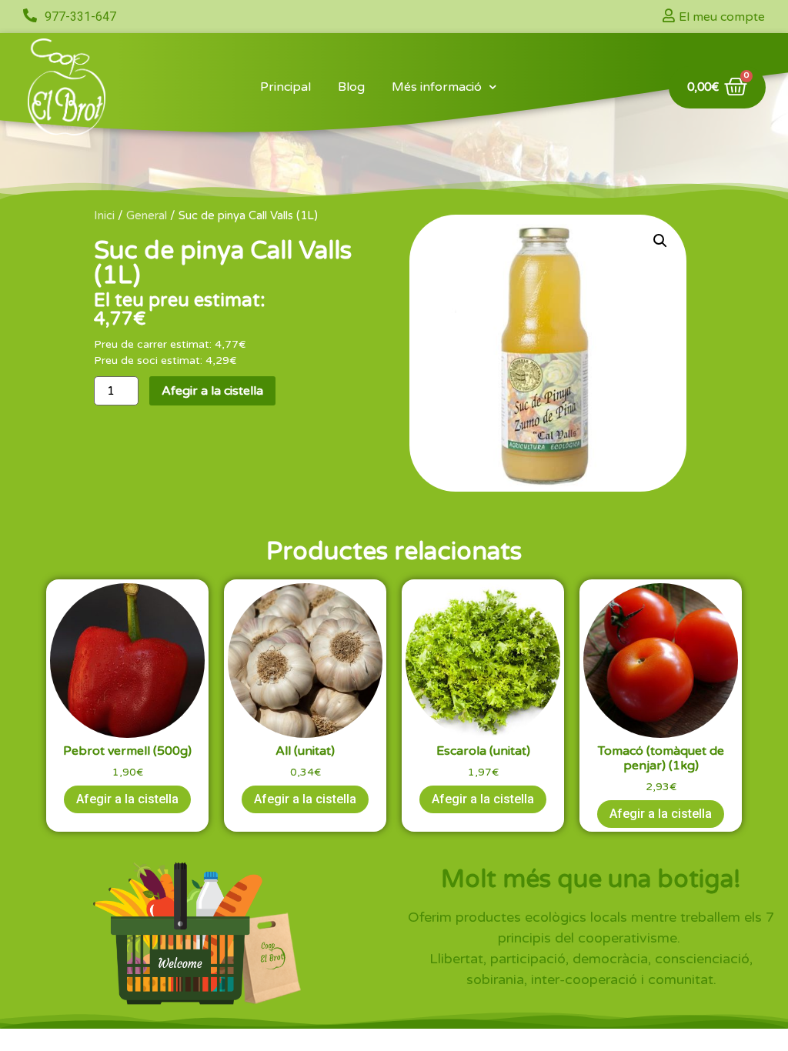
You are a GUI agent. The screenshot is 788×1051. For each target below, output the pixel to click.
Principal (285, 87)
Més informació (437, 87)
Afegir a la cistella (212, 391)
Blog (351, 87)
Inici (104, 215)
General (146, 215)
